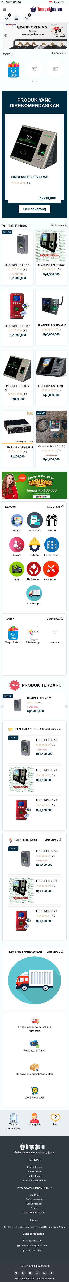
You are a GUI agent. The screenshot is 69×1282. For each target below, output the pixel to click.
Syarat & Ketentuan (24, 1278)
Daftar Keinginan (34, 1199)
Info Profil (34, 1195)
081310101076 (13, 2)
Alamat (34, 1208)
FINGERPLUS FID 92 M (52, 325)
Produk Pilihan (34, 1167)
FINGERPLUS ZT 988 (17, 326)
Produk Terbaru (34, 1171)
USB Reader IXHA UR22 (18, 447)
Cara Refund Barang (34, 1212)
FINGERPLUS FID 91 (50, 386)
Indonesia (59, 2)
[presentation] (3, 706)
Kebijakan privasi (45, 1278)
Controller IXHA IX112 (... (52, 446)
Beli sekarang (34, 209)
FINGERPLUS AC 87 (16, 265)
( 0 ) (28, 183)
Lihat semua (57, 53)
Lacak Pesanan (34, 1203)
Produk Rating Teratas (34, 1180)
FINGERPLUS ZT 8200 (51, 265)
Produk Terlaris (34, 1176)
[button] (5, 36)
